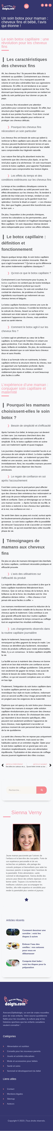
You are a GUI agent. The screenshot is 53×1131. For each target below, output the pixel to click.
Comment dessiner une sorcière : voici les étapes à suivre (34, 933)
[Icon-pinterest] (50, 5)
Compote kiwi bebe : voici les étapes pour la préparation (34, 964)
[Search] (41, 790)
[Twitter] (46, 5)
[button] (26, 6)
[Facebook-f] (42, 5)
